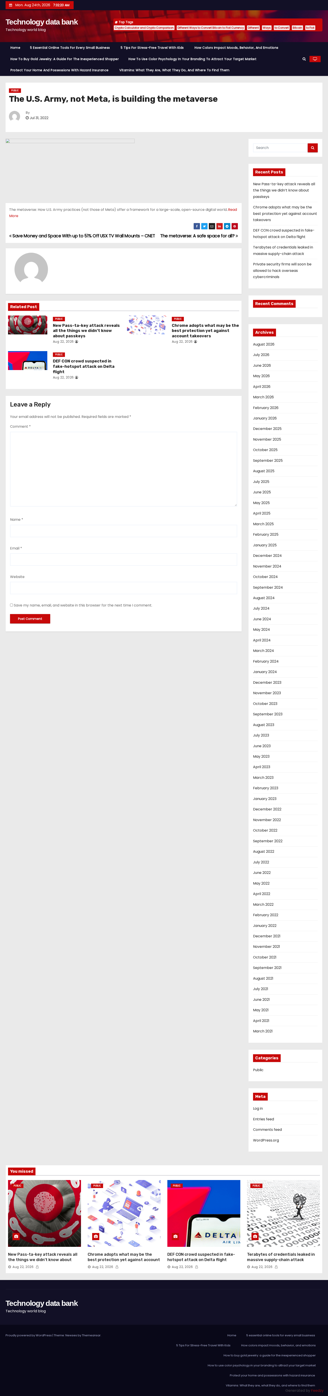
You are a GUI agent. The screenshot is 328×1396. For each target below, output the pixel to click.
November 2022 (267, 819)
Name (16, 519)
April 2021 (261, 1020)
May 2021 (261, 1010)
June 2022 (262, 872)
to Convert (282, 28)
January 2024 (265, 671)
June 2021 (261, 999)
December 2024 (267, 555)
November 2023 (267, 693)
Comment (20, 426)
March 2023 (263, 777)
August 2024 (264, 597)
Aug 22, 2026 (63, 341)
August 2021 (263, 978)
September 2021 (267, 967)
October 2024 (265, 576)
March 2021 (263, 1031)
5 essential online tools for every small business (70, 47)
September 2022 (267, 841)
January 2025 (265, 545)
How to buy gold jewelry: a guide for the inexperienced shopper (64, 59)
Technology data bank (42, 22)
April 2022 (261, 893)
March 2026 (263, 397)
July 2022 (261, 862)
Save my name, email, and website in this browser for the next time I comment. (83, 605)
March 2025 (263, 524)
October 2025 (265, 449)
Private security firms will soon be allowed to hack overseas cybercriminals (282, 270)
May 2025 (261, 502)
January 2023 (264, 798)
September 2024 (268, 587)
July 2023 (261, 735)
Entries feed (263, 1119)
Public (15, 90)
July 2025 (261, 481)
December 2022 (267, 809)
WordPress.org (266, 1140)
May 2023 (261, 756)
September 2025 (268, 460)
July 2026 (261, 354)
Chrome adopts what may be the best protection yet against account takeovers (205, 331)
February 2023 (265, 788)
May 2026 (261, 376)
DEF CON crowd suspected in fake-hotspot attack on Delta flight (83, 366)
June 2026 (262, 365)
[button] (304, 58)
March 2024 (263, 650)
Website (17, 576)
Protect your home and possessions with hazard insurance (60, 70)
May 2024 (261, 629)
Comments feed (267, 1129)
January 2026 (265, 418)
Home (15, 47)
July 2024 (261, 608)
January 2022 (264, 925)
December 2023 (267, 682)
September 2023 (267, 714)
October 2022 (265, 830)
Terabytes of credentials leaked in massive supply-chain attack (281, 1257)
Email (16, 548)
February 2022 (265, 915)
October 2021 (264, 957)
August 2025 (263, 471)
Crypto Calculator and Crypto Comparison (144, 28)
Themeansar (91, 1335)
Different (253, 28)
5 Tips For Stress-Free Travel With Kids (153, 47)
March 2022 (263, 904)
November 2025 (267, 439)
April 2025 (261, 513)
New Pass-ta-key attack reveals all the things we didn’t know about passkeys (86, 331)
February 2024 (266, 661)
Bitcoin (297, 28)
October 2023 (265, 703)
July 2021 (260, 988)
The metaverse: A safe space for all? (198, 236)
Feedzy (317, 1390)
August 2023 (263, 724)
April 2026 (261, 386)
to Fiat (310, 28)
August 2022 (263, 851)
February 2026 (265, 407)
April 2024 (262, 640)
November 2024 (267, 566)
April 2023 (261, 766)
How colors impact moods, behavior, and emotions (236, 47)
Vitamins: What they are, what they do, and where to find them (174, 70)
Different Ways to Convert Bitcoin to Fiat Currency (211, 28)
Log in (258, 1108)
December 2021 (266, 936)
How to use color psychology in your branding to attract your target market (192, 59)
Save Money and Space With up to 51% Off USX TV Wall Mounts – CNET (83, 236)
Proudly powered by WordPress (29, 1335)
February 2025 (265, 534)
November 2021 (266, 946)
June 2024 (262, 619)
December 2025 (267, 428)
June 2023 (262, 746)
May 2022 (261, 883)
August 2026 (263, 344)
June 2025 (262, 492)
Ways (267, 28)
